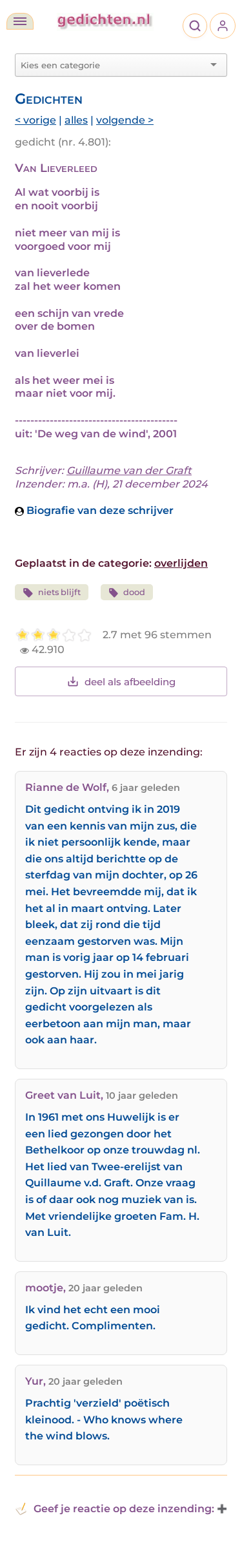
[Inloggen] (223, 26)
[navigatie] (20, 21)
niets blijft (59, 592)
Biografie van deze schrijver (99, 510)
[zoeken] (195, 26)
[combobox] (113, 65)
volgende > (125, 120)
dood (134, 592)
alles (76, 120)
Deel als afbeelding (130, 682)
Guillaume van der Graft (129, 470)
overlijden (181, 563)
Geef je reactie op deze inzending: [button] (124, 1509)
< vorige (35, 120)
